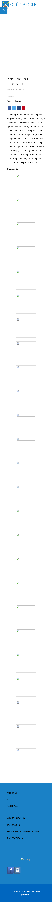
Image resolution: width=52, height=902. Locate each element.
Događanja (12, 89)
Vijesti (22, 89)
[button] (3, 10)
